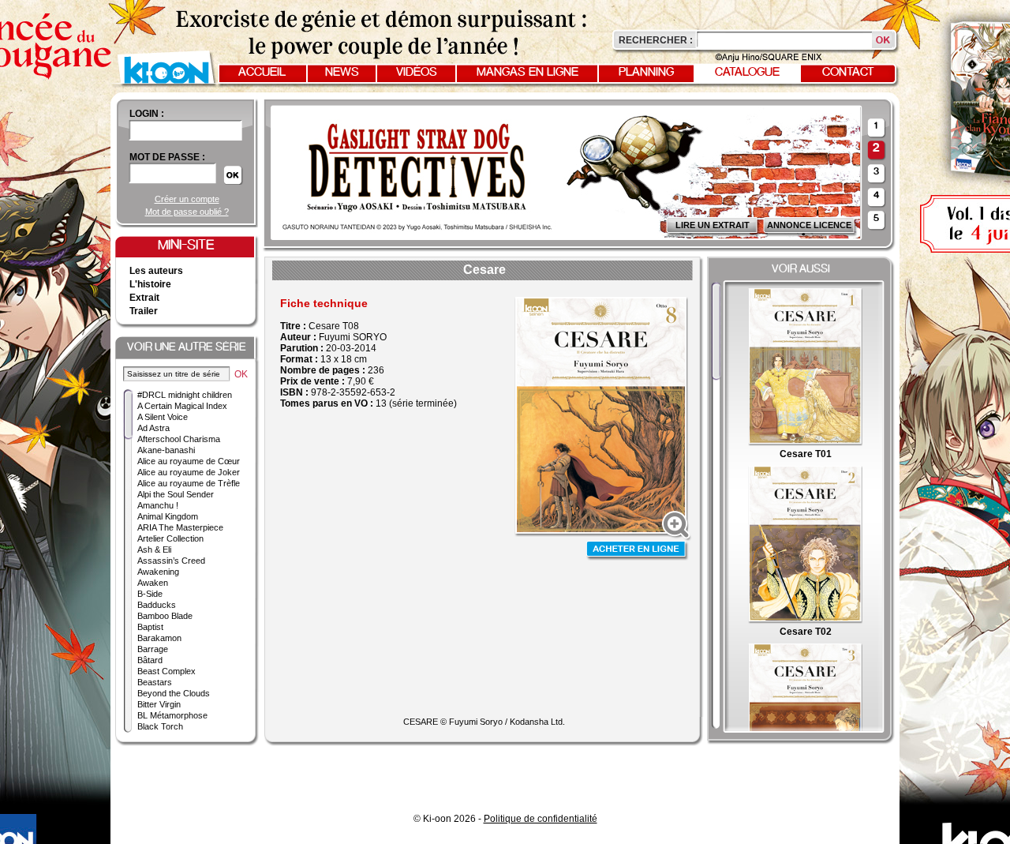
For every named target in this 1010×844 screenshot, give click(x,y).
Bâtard (150, 660)
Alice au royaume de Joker (188, 472)
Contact (848, 72)
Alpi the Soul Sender (175, 494)
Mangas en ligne (527, 72)
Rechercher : (656, 40)
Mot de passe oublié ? (187, 211)
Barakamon (159, 638)
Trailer (143, 311)
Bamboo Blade (165, 616)
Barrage (152, 649)
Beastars (154, 682)
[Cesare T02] (805, 620)
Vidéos (416, 72)
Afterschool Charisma (178, 439)
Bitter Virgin (159, 704)
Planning (646, 72)
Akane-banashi (166, 450)
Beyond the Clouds (173, 693)
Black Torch (160, 726)
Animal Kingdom (167, 516)
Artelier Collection (170, 538)
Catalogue (747, 72)
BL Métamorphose (172, 715)
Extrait (144, 297)
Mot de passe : (167, 157)
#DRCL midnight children (184, 394)
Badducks (156, 605)
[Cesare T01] (805, 443)
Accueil (262, 72)
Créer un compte (187, 199)
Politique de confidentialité (540, 818)
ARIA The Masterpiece (180, 527)
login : (146, 113)
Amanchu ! (157, 505)
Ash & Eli (154, 549)
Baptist (150, 627)
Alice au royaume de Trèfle (188, 483)
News (342, 72)
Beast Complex (166, 671)
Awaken (152, 582)
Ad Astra (153, 428)
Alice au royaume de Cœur (188, 461)
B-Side (150, 593)
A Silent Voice (162, 417)
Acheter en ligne (637, 551)
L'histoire (150, 284)
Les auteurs (156, 270)
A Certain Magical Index (182, 406)
